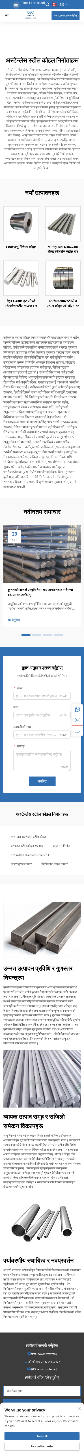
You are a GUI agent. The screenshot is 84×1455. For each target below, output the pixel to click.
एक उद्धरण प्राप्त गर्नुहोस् (65, 15)
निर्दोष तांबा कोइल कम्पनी (54, 864)
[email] (77, 720)
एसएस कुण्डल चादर (21, 864)
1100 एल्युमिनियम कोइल (21, 246)
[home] (30, 15)
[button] (26, 635)
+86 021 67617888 (47, 1354)
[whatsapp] (77, 709)
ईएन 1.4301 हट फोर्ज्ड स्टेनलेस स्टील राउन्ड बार (21, 303)
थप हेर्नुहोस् (14, 620)
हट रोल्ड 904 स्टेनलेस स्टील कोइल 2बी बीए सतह (63, 303)
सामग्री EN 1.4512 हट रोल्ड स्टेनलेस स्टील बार (63, 249)
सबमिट (42, 781)
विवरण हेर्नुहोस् (21, 224)
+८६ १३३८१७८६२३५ (49, 1362)
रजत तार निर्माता (61, 846)
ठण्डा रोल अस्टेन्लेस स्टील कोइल (28, 837)
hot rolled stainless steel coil (30, 855)
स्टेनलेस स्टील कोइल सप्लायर (27, 846)
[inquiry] (77, 730)
